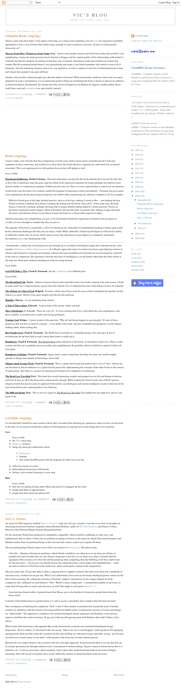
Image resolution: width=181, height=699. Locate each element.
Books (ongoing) (16, 156)
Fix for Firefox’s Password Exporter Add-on (149, 102)
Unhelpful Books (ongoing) (22, 36)
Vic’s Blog (90, 15)
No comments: (42, 499)
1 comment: (40, 94)
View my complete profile (146, 41)
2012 (138, 168)
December (143, 200)
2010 (138, 177)
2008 (138, 186)
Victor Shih (141, 36)
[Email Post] (50, 94)
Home (65, 674)
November (143, 223)
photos (134, 265)
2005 (138, 233)
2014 (138, 163)
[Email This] (55, 94)
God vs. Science (15, 519)
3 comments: (40, 660)
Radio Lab (17, 443)
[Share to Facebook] (65, 94)
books (95, 40)
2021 (138, 150)
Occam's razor (73, 547)
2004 (138, 238)
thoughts (21, 503)
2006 (138, 195)
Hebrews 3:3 (90, 586)
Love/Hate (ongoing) (18, 418)
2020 (138, 154)
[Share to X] (61, 94)
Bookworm (24, 453)
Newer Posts (11, 674)
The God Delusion (88, 526)
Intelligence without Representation (31, 249)
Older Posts (118, 674)
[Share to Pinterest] (68, 94)
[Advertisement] (31, 130)
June (140, 228)
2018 (138, 159)
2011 (138, 173)
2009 (138, 182)
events (134, 257)
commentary (62, 271)
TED (18, 440)
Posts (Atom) (24, 681)
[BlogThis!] (58, 94)
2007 (138, 191)
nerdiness (135, 261)
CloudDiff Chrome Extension (148, 68)
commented (31, 88)
